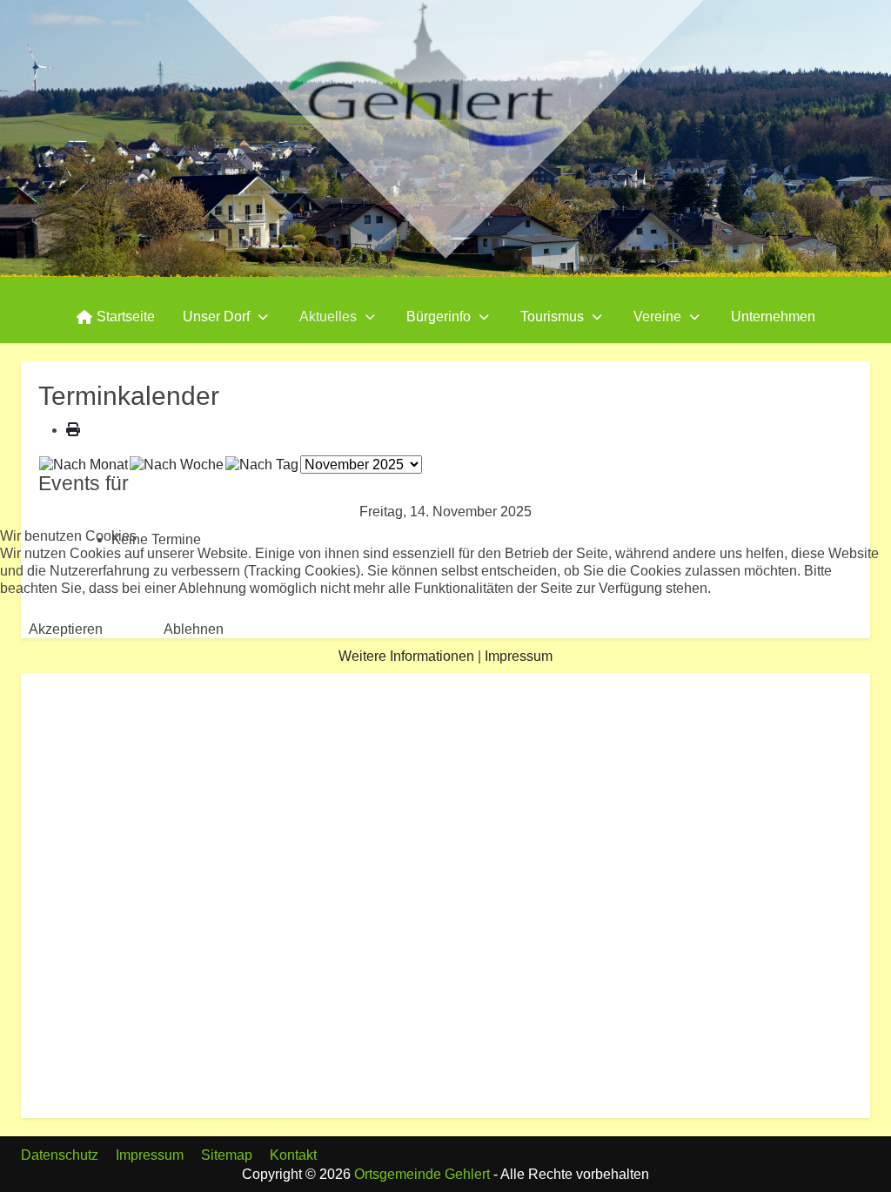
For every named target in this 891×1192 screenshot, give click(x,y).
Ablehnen (194, 629)
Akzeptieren (66, 629)
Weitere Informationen (406, 656)
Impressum (519, 656)
